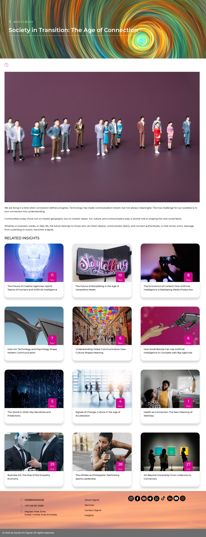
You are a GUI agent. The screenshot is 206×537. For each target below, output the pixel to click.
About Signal (92, 500)
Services (89, 505)
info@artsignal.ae (34, 499)
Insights (89, 515)
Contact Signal (93, 510)
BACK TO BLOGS (23, 22)
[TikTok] (163, 498)
